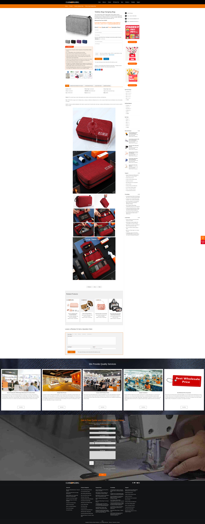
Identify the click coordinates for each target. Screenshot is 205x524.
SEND (102, 474)
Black (128, 120)
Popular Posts (98, 487)
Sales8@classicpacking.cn (134, 21)
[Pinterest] (136, 483)
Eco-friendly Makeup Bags (85, 491)
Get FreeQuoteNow (202, 238)
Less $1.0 (128, 91)
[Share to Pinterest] (102, 69)
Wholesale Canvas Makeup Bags (86, 502)
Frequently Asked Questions (131, 190)
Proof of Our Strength (69, 508)
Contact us (127, 2)
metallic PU (128, 110)
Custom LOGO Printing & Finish (131, 179)
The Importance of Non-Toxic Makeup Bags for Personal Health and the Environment (132, 212)
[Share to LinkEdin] (100, 69)
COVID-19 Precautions (70, 504)
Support (138, 2)
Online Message (130, 13)
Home (99, 2)
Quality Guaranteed (107, 85)
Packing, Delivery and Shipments (131, 185)
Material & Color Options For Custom (76, 85)
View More (21, 407)
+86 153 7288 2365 (133, 15)
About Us (68, 487)
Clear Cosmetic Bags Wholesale (86, 489)
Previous (89, 286)
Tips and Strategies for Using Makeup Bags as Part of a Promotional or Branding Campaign (132, 202)
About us (104, 2)
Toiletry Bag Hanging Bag (90, 6)
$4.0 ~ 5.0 (128, 98)
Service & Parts (128, 184)
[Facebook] (132, 483)
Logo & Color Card (98, 85)
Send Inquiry (98, 58)
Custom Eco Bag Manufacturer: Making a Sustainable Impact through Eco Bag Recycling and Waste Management (132, 209)
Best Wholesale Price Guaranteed (132, 182)
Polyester (128, 105)
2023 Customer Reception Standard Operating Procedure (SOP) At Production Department (116, 514)
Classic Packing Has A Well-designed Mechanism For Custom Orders (21, 392)
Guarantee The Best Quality (71, 502)
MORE (128, 99)
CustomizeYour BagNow (203, 242)
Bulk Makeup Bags (84, 506)
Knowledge (112, 487)
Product (109, 2)
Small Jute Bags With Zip (87, 313)
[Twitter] (134, 483)
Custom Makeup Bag (78, 6)
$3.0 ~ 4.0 (128, 96)
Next (99, 286)
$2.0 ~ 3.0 (128, 94)
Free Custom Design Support (131, 187)
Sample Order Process (130, 177)
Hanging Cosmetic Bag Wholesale (86, 509)
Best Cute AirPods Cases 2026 (86, 495)
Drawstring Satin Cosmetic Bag (101, 313)
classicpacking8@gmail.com (114, 23)
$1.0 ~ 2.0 (128, 93)
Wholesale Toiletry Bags (110, 65)
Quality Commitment (129, 180)
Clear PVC (128, 108)
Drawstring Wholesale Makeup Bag (87, 513)
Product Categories (85, 487)
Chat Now (106, 58)
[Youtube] (137, 483)
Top (94, 286)
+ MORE (138, 173)
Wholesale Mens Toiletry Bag (86, 511)
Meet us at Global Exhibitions (71, 506)
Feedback (133, 2)
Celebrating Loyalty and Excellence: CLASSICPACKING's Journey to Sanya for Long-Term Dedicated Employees (132, 233)
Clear (127, 125)
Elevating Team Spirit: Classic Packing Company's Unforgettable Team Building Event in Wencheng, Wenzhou (102, 511)
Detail (67, 85)
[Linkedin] (139, 483)
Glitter (127, 111)
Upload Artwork (97, 54)
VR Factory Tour (116, 2)
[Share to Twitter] (97, 69)
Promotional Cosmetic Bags (85, 500)
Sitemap (110, 522)
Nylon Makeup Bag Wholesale (86, 493)
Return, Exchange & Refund (130, 505)
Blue (127, 122)
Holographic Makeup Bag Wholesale (87, 498)
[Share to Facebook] (95, 69)
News (122, 2)
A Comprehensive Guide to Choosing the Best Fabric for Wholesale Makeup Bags (116, 490)
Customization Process (89, 85)
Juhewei (118, 522)
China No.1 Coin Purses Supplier (71, 498)
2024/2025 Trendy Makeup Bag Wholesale (107, 66)
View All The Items (132, 63)
